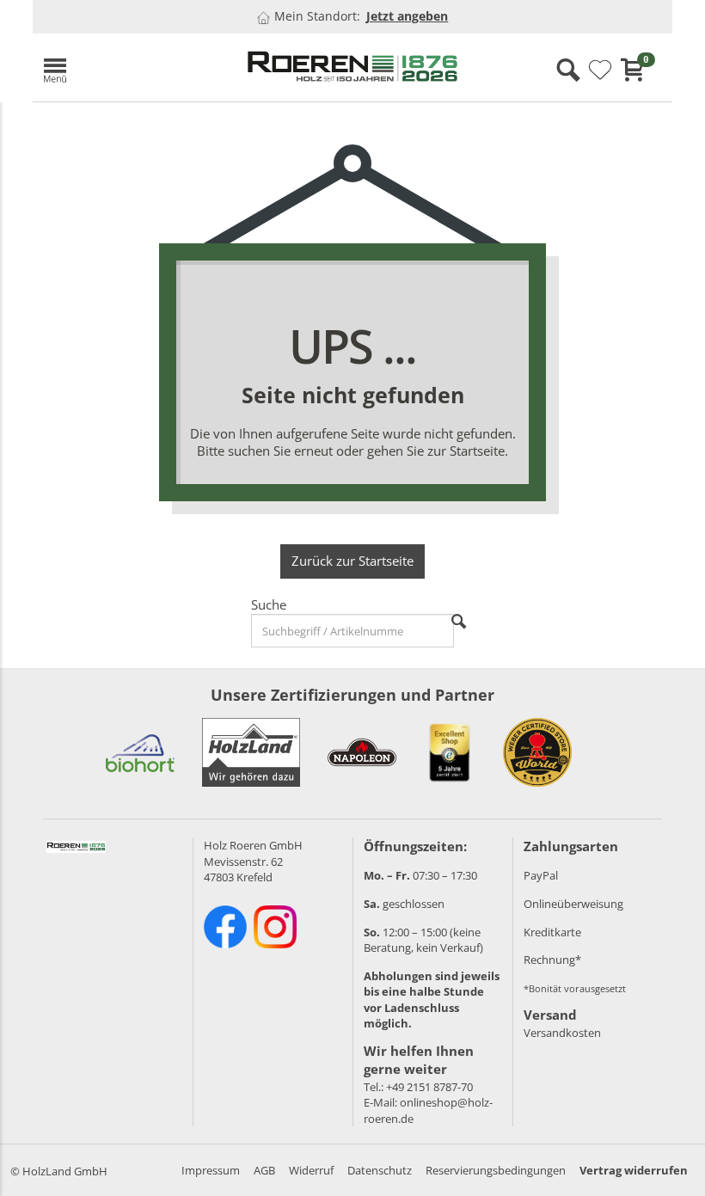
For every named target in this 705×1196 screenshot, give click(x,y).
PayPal (541, 875)
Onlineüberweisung (573, 903)
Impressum (210, 1170)
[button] (131, 67)
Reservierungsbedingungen (496, 1170)
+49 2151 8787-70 (429, 1087)
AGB (264, 1170)
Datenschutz (379, 1170)
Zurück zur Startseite (352, 560)
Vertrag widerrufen (633, 1170)
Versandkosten (562, 1032)
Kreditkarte (552, 932)
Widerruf (311, 1170)
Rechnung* (552, 959)
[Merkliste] (600, 70)
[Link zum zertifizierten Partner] (140, 752)
